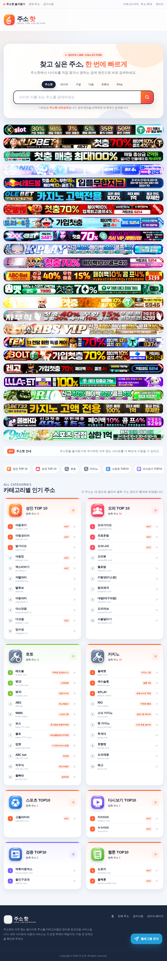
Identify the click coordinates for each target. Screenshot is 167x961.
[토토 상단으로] (73, 656)
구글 (78, 84)
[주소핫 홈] (27, 19)
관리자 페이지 (155, 916)
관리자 (160, 4)
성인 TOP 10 (20, 468)
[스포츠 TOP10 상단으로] (73, 802)
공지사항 (48, 4)
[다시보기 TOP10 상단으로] (155, 802)
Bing (119, 84)
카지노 (94, 468)
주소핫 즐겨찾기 (15, 4)
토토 (73, 468)
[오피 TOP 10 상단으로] (155, 510)
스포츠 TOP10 (120, 468)
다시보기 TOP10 (152, 468)
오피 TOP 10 (49, 468)
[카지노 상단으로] (155, 656)
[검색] (147, 97)
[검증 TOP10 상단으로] (73, 854)
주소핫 (49, 84)
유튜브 (105, 84)
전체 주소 (34, 4)
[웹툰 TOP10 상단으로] (155, 854)
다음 (91, 84)
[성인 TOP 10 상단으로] (73, 510)
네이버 (64, 84)
